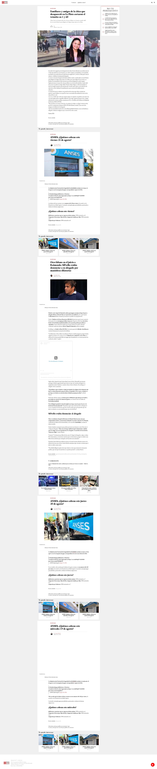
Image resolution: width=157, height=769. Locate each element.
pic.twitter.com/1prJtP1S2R (55, 197)
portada (59, 224)
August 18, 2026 (63, 692)
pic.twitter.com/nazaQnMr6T (56, 690)
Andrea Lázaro (57, 275)
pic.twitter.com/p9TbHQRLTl (56, 561)
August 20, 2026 (63, 199)
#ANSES (82, 195)
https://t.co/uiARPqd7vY (74, 195)
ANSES (74, 188)
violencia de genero (52, 455)
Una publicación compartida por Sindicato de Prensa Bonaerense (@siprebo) (56, 377)
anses (57, 224)
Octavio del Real (57, 144)
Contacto (73, 2)
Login (68, 122)
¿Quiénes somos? (82, 2)
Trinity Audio (51, 307)
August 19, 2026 (63, 563)
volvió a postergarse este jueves (72, 313)
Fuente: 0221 (51, 113)
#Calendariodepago (53, 194)
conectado (60, 124)
